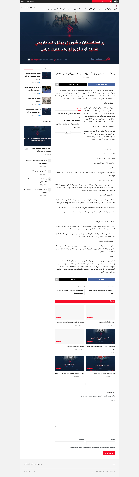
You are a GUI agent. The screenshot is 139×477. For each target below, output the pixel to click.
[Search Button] (22, 8)
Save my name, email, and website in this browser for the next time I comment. (92, 447)
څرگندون (112, 400)
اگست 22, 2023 (79, 325)
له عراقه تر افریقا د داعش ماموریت (107, 322)
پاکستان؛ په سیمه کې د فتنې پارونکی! (71, 120)
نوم (114, 431)
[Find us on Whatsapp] (28, 7)
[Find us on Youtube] (31, 7)
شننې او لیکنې (92, 9)
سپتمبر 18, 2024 (78, 377)
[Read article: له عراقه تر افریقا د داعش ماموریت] (100, 312)
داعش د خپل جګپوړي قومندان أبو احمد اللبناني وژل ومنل (70, 322)
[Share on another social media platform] (57, 84)
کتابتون (56, 9)
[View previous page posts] (69, 132)
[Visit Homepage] (116, 6)
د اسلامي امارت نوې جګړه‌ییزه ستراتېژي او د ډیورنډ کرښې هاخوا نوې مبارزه (33, 76)
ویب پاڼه (113, 439)
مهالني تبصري (107, 9)
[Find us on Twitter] (34, 7)
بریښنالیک (81, 439)
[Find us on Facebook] (34, 471)
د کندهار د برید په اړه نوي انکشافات (38, 171)
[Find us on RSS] (25, 7)
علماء (84, 9)
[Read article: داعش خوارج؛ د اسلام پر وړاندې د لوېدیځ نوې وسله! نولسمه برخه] (100, 336)
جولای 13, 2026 (110, 377)
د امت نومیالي (77, 9)
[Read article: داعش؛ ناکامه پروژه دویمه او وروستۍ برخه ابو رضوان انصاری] (69, 363)
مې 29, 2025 (111, 352)
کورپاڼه (115, 9)
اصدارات (69, 9)
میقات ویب (50, 9)
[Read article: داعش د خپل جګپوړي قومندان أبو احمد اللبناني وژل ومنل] (69, 312)
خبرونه (100, 9)
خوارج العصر (90, 317)
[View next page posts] (66, 132)
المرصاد (43, 9)
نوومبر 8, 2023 (110, 325)
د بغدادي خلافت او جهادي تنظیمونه (75, 346)
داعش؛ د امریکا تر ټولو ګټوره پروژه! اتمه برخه (104, 373)
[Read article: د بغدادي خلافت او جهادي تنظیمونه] (69, 336)
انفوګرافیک (62, 9)
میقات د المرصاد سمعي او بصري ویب (101, 1)
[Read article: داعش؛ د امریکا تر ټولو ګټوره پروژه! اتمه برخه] (100, 363)
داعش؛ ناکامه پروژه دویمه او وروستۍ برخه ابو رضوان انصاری (69, 373)
